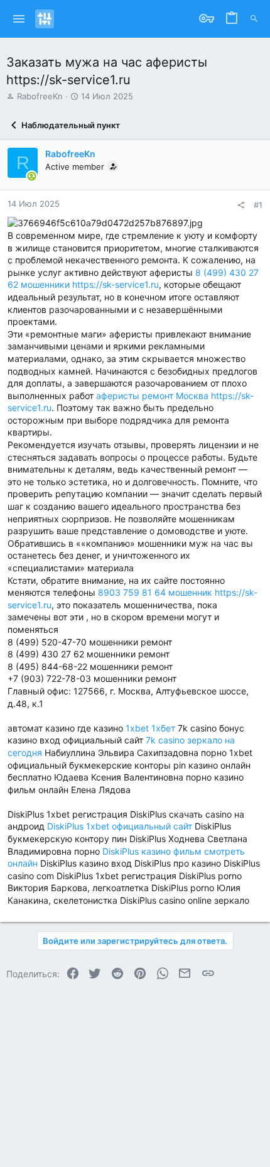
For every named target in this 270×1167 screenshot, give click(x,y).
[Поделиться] (240, 205)
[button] (19, 19)
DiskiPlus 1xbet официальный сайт (119, 826)
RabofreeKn (40, 96)
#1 (258, 205)
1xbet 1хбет (150, 728)
